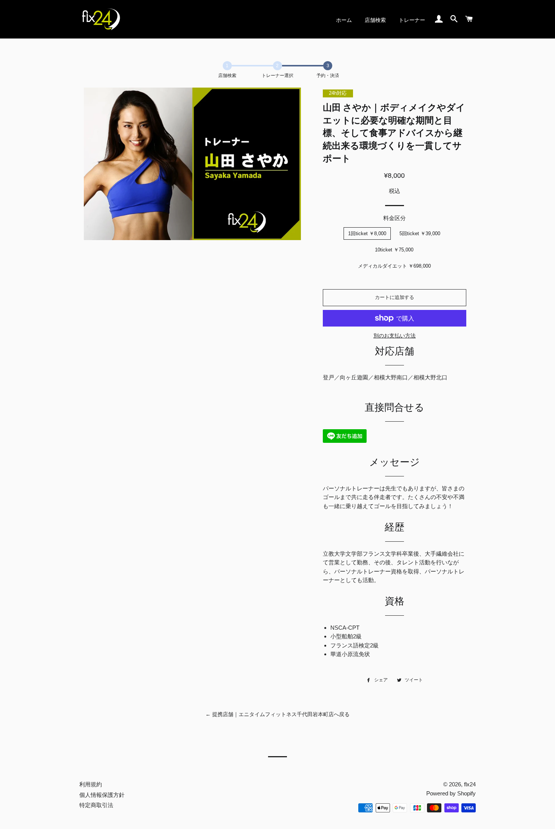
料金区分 (394, 218)
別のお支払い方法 (394, 336)
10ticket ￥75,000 (394, 250)
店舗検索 (375, 20)
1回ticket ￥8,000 (367, 233)
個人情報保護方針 (102, 795)
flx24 (470, 784)
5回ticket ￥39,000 (419, 233)
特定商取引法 (96, 805)
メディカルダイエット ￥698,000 (394, 266)
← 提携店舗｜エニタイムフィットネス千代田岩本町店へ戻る (277, 714)
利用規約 (90, 784)
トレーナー (412, 20)
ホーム (344, 20)
